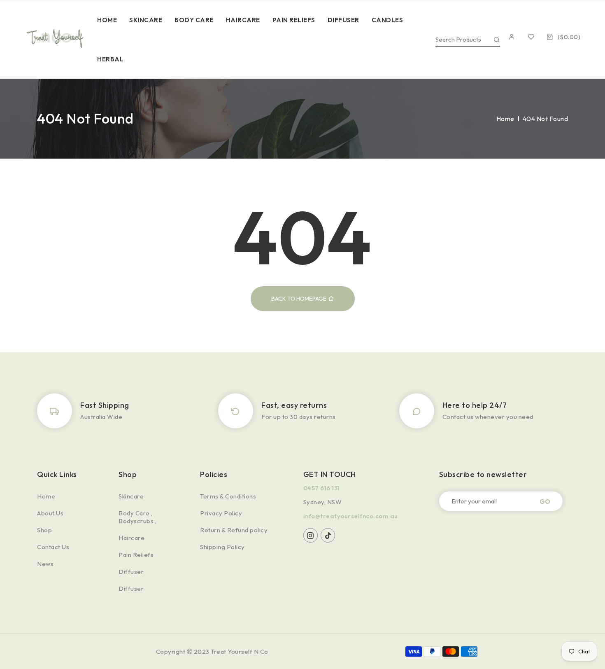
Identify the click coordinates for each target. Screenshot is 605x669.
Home (505, 118)
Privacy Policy (221, 513)
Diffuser (131, 571)
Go (545, 501)
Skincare (131, 496)
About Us (50, 513)
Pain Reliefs (136, 555)
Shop (44, 530)
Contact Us (53, 547)
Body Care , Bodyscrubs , (137, 517)
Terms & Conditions (228, 496)
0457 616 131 (321, 488)
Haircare (131, 538)
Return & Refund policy (234, 530)
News (45, 564)
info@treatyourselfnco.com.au (350, 516)
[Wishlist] (533, 36)
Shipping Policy (222, 547)
